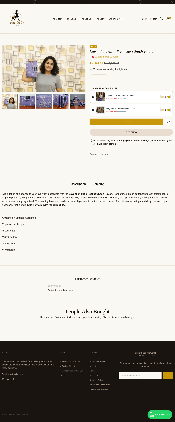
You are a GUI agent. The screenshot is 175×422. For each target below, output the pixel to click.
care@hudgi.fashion (13, 374)
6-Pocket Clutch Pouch (70, 362)
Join (168, 375)
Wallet (63, 375)
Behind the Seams (98, 362)
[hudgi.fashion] (16, 18)
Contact (93, 371)
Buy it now (131, 132)
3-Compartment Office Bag (71, 371)
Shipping (98, 183)
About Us (93, 366)
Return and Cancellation (100, 385)
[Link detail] (3, 379)
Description (78, 183)
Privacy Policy (96, 375)
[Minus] (93, 78)
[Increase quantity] (168, 97)
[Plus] (104, 78)
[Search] (161, 18)
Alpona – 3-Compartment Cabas (120, 96)
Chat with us (162, 414)
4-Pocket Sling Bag (68, 366)
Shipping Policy (96, 380)
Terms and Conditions (99, 389)
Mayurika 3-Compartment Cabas (120, 109)
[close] (171, 2)
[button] (35, 2)
